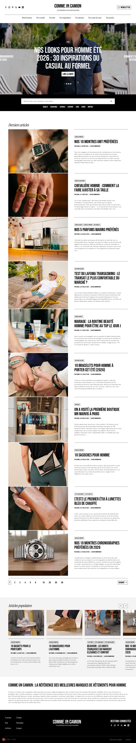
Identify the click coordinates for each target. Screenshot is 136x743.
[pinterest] (13, 7)
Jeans (77, 107)
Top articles (110, 17)
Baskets (45, 107)
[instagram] (9, 7)
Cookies (128, 740)
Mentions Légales (116, 740)
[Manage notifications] (3, 739)
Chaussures (53, 107)
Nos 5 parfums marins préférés (96, 229)
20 (50, 582)
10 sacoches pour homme (92, 455)
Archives (8, 728)
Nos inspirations (65, 17)
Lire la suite (12, 65)
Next (126, 606)
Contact (19, 717)
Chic (119, 51)
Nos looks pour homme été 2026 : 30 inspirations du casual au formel (68, 58)
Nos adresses (79, 17)
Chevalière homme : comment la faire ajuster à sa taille (96, 188)
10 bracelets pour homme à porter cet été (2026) (93, 368)
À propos (8, 717)
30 (56, 582)
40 (62, 582)
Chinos (83, 107)
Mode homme (27, 17)
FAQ (6, 722)
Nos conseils (40, 17)
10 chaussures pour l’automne (59, 647)
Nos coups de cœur (95, 17)
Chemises (62, 107)
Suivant (121, 582)
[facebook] (6, 7)
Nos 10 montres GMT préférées (96, 141)
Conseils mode (125, 51)
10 (44, 582)
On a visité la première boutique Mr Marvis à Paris (96, 412)
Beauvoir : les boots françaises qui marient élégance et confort (99, 649)
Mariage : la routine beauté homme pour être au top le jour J (97, 324)
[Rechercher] (111, 101)
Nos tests (52, 17)
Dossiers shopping (14, 51)
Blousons (70, 107)
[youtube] (19, 7)
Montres (90, 107)
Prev (121, 606)
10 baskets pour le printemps (21, 647)
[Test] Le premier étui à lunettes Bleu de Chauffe (97, 501)
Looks (68, 42)
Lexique (19, 728)
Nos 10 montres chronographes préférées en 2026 (96, 545)
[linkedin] (23, 7)
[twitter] (16, 7)
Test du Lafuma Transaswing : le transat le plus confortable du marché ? (97, 278)
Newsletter (125, 7)
